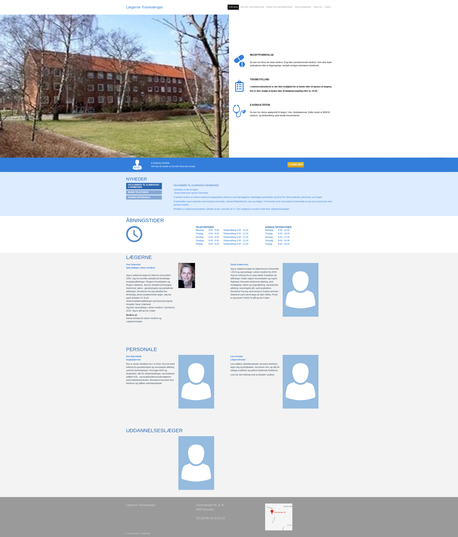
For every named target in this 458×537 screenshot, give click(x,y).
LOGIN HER (296, 164)
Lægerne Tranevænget (144, 7)
